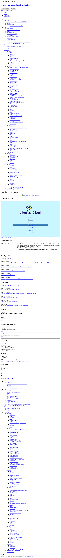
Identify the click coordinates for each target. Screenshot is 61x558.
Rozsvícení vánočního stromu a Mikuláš (19, 148)
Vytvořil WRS (4, 556)
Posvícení (12, 63)
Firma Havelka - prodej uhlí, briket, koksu (10, 289)
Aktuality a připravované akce (14, 46)
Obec (5, 19)
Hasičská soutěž (13, 77)
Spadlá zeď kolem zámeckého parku (18, 128)
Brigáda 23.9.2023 (14, 99)
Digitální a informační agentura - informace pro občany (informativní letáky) (18, 293)
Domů (5, 12)
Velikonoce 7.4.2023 (14, 91)
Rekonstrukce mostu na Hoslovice (18, 141)
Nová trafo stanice (14, 94)
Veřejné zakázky (10, 24)
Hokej (11, 109)
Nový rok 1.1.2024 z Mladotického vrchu (19, 67)
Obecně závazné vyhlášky (13, 36)
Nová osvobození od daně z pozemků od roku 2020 (13, 271)
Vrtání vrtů (12, 129)
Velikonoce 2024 (13, 73)
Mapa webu (3, 10)
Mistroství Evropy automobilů (17, 97)
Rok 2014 (9, 181)
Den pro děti (12, 147)
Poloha (10, 10)
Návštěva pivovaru (14, 137)
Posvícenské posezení (15, 120)
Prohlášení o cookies (24, 361)
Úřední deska (7, 15)
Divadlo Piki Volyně (14, 172)
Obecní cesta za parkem (15, 151)
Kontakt (8, 31)
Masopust (12, 55)
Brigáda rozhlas (13, 82)
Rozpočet (9, 23)
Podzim (11, 62)
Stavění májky (13, 168)
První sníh (12, 121)
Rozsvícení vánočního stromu (16, 122)
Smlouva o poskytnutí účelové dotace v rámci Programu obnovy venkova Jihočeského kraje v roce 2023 (25, 263)
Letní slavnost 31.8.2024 (15, 78)
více (2, 315)
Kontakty (6, 14)
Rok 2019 (9, 153)
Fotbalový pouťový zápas (16, 175)
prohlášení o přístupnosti (6, 361)
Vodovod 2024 (13, 81)
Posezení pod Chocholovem (13, 188)
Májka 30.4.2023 (14, 93)
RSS (7, 10)
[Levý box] (30, 215)
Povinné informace (11, 39)
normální (14, 8)
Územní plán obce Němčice (13, 30)
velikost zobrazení (5, 8)
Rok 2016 (9, 164)
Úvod (9, 237)
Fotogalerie (6, 50)
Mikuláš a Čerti (13, 104)
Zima (11, 65)
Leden (11, 54)
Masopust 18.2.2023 (14, 89)
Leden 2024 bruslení (14, 69)
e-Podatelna (9, 38)
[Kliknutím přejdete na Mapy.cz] (8, 378)
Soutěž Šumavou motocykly (16, 95)
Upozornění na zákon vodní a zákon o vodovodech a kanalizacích (16, 267)
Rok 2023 (9, 87)
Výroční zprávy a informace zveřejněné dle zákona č (19, 42)
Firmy (8, 47)
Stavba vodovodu (14, 106)
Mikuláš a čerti (13, 124)
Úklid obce (12, 133)
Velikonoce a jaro (14, 58)
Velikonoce (12, 176)
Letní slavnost (13, 117)
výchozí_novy (4, 237)
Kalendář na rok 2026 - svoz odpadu (9, 301)
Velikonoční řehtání (14, 113)
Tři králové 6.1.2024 (14, 70)
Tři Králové (12, 52)
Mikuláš (11, 86)
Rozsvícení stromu (14, 85)
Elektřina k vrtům (14, 130)
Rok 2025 (9, 51)
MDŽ (11, 56)
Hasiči (8, 48)
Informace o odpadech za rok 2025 (9, 297)
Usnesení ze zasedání (12, 34)
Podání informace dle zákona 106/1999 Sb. (17, 22)
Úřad (5, 27)
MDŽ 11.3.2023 (13, 90)
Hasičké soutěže (13, 169)
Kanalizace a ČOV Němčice (16, 26)
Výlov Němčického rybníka (16, 187)
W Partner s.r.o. (30, 556)
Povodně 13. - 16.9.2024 (15, 79)
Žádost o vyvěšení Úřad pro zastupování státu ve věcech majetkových (17, 279)
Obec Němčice (15, 5)
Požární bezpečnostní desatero (8, 275)
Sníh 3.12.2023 (13, 105)
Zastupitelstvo (7, 16)
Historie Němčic (10, 190)
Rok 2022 (9, 108)
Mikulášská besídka (14, 177)
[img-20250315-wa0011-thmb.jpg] (30, 195)
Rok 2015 (9, 173)
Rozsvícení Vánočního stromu (17, 102)
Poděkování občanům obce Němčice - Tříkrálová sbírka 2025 (15, 305)
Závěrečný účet (10, 32)
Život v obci (6, 44)
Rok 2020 (9, 134)
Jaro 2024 (12, 74)
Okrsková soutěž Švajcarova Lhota (18, 61)
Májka (11, 59)
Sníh (11, 126)
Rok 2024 (9, 66)
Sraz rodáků (12, 185)
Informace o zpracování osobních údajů (16, 43)
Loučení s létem (13, 171)
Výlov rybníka (13, 149)
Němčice (12, 152)
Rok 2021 (9, 125)
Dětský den (12, 98)
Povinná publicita (11, 40)
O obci (8, 20)
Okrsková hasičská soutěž (16, 116)
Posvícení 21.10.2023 (15, 101)
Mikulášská (12, 157)
